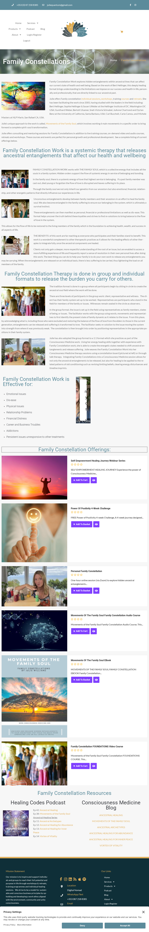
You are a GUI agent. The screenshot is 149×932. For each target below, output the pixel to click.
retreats (138, 98)
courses (125, 98)
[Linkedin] (70, 879)
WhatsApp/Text (75, 894)
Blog (42, 28)
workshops (106, 98)
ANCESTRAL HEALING (111, 815)
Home (18, 23)
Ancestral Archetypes (50, 821)
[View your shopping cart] (122, 32)
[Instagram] (135, 5)
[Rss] (75, 879)
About (15, 34)
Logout (26, 40)
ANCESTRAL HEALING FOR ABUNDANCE (111, 833)
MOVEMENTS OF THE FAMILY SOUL (111, 821)
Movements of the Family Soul (61, 123)
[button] (80, 480)
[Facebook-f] (130, 5)
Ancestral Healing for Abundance (56, 824)
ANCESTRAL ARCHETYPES (111, 827)
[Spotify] (84, 879)
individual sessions (90, 98)
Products (13, 28)
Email (70, 903)
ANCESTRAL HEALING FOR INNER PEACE (111, 839)
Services (31, 23)
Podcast (30, 28)
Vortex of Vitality (48, 836)
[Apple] (79, 879)
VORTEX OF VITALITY (111, 845)
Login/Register (34, 34)
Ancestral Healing (49, 810)
